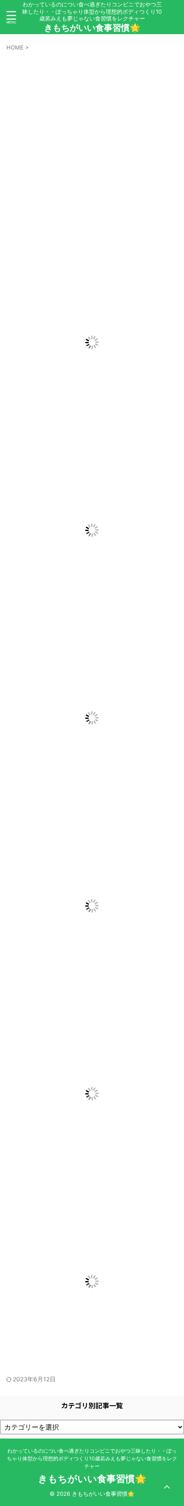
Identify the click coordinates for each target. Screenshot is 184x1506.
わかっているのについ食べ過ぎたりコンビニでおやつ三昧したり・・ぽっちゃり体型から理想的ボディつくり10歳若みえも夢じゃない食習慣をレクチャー (92, 1458)
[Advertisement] (92, 148)
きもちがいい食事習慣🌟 (92, 28)
